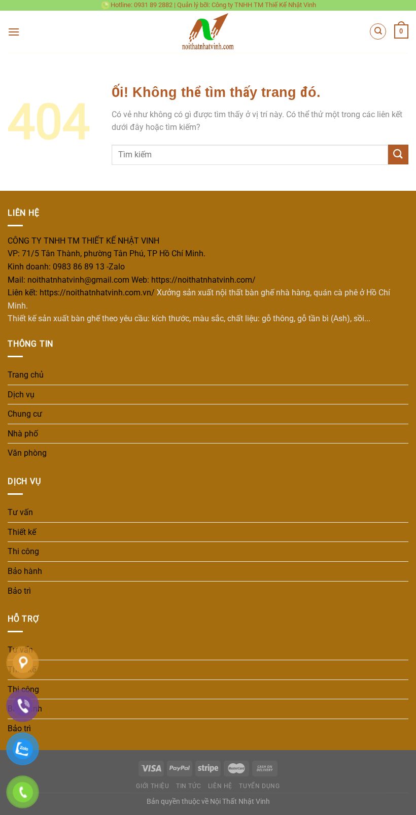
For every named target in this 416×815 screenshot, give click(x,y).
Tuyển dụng (259, 786)
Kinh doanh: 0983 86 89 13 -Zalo (66, 266)
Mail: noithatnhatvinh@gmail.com (68, 280)
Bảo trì (19, 591)
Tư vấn (20, 512)
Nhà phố (23, 433)
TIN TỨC (188, 786)
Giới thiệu (152, 786)
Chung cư (25, 414)
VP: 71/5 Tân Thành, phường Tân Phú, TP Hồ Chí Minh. (106, 253)
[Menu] (14, 31)
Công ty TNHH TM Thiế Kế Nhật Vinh (264, 5)
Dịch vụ (21, 394)
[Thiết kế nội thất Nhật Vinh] (208, 32)
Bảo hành (25, 571)
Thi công (23, 551)
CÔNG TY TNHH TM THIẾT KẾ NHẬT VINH (83, 241)
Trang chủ (26, 375)
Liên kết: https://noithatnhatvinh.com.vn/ (81, 292)
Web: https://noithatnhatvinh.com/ (193, 280)
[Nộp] (398, 154)
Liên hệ (220, 786)
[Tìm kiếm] (378, 31)
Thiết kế (22, 532)
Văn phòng (27, 453)
